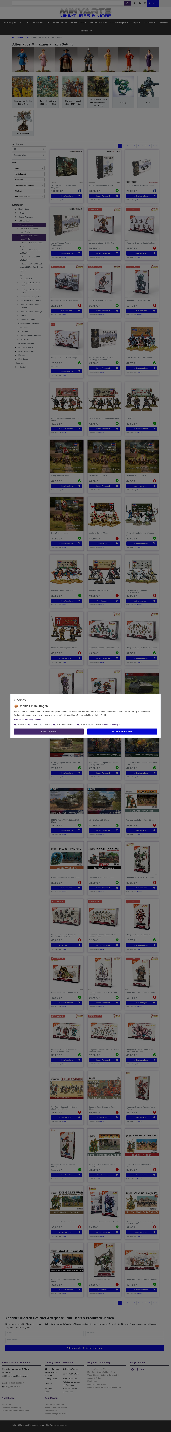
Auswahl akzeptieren (122, 731)
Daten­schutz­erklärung (24, 719)
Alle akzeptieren (49, 731)
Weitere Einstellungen (111, 725)
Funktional (96, 725)
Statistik (35, 725)
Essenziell (22, 725)
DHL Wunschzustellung (66, 725)
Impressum (39, 719)
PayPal (84, 725)
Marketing (48, 725)
